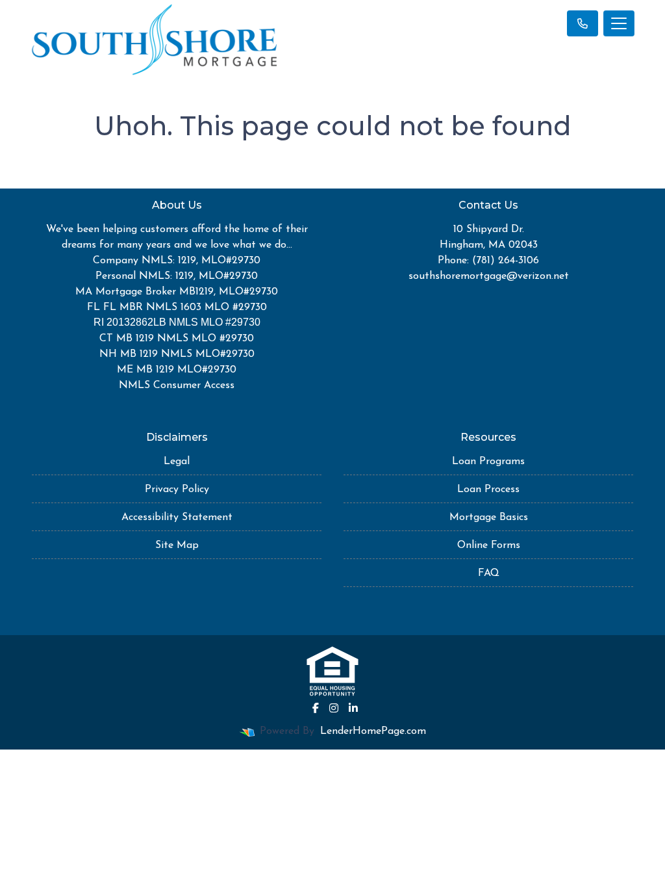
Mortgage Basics (488, 517)
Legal (177, 461)
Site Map (177, 545)
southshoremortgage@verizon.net (488, 276)
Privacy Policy (177, 489)
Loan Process (488, 489)
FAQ (488, 573)
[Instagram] (333, 708)
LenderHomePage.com (373, 731)
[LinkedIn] (353, 708)
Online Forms (488, 545)
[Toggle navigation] (618, 23)
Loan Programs (488, 461)
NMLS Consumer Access (176, 385)
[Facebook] (315, 708)
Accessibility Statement (176, 517)
